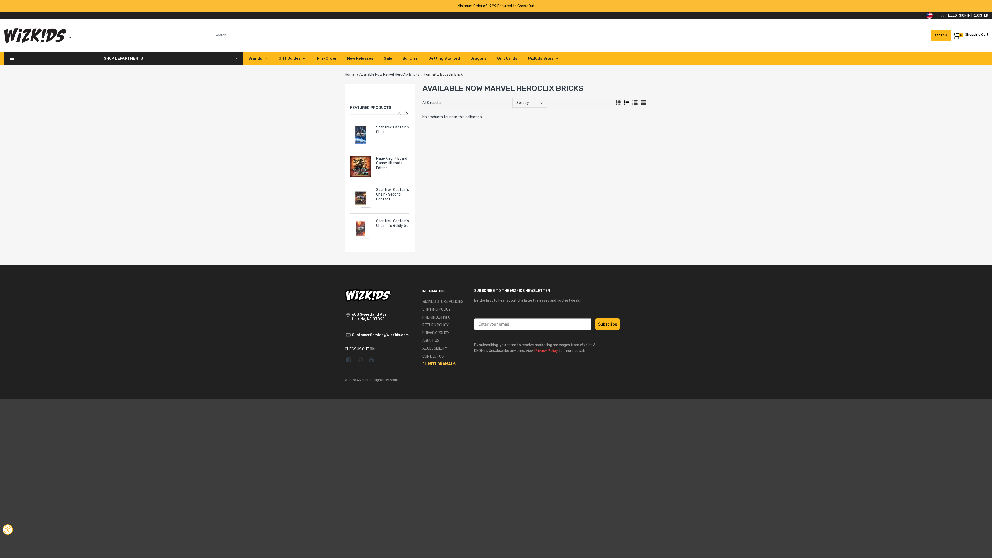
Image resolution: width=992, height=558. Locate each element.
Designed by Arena (384, 380)
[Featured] (531, 102)
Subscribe (607, 324)
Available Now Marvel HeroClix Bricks (389, 74)
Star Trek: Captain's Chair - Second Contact (392, 194)
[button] (982, 549)
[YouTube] (372, 359)
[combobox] (581, 35)
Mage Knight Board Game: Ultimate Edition (391, 163)
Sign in (965, 15)
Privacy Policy (546, 350)
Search (940, 37)
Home (350, 74)
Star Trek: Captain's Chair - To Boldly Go (392, 223)
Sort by (522, 102)
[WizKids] (368, 295)
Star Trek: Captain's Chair (392, 129)
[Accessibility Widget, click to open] (8, 529)
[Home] (37, 35)
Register (980, 15)
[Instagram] (360, 359)
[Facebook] (349, 359)
